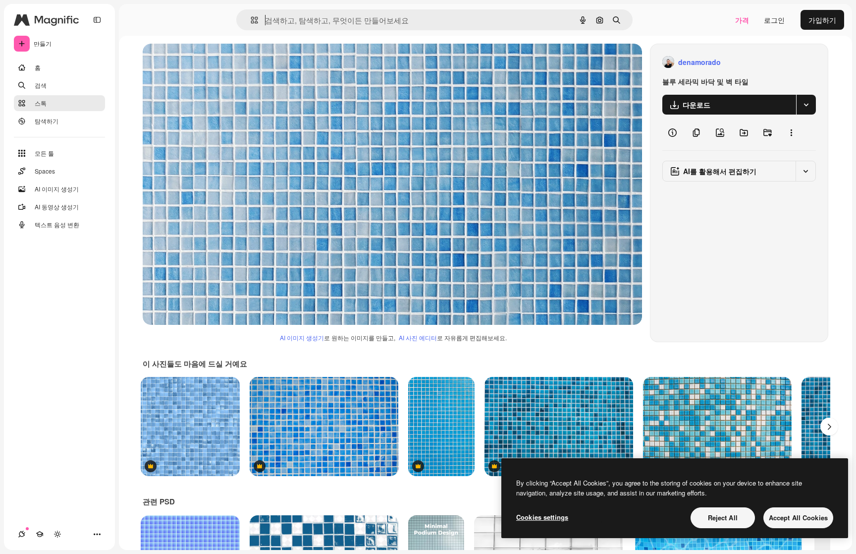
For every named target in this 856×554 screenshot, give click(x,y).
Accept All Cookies (798, 517)
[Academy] (40, 534)
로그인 (774, 20)
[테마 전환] (57, 534)
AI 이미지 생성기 (302, 337)
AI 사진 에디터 (418, 337)
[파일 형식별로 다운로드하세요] (806, 105)
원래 (199, 62)
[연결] (22, 534)
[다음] (829, 426)
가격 (742, 20)
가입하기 (822, 20)
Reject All (723, 517)
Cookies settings (542, 517)
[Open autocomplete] (250, 20)
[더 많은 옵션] (791, 132)
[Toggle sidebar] (97, 20)
